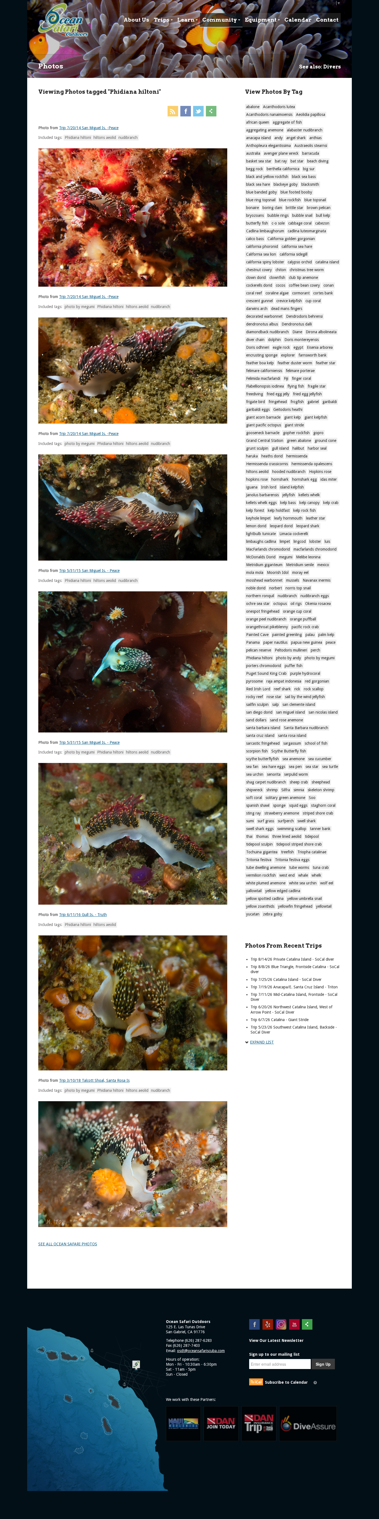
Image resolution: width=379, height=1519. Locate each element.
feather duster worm (294, 363)
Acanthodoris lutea (279, 107)
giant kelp (292, 417)
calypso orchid (300, 262)
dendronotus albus (262, 324)
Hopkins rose (320, 471)
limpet (285, 541)
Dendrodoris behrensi (304, 316)
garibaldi (329, 402)
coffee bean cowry (304, 285)
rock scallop (314, 689)
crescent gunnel (259, 301)
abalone (252, 107)
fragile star (317, 386)
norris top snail (298, 588)
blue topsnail (315, 200)
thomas (262, 836)
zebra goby (272, 914)
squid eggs (298, 805)
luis (327, 541)
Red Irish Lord (258, 689)
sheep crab (299, 782)
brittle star (294, 207)
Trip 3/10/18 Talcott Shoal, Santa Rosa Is (94, 1080)
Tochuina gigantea (261, 852)
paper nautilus (275, 642)
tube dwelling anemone (265, 867)
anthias (315, 138)
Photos (50, 66)
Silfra (285, 790)
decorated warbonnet (264, 316)
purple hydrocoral (305, 673)
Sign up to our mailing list (274, 1354)
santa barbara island (263, 728)
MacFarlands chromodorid (268, 549)
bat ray (281, 161)
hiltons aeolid (105, 137)
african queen (257, 122)
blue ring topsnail (261, 200)
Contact (327, 20)
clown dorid (256, 277)
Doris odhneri (257, 347)
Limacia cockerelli (293, 533)
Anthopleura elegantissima (268, 145)
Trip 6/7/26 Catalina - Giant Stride (280, 1019)
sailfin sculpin (257, 704)
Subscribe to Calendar (286, 1382)
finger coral (301, 378)
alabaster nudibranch (304, 130)
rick (297, 689)
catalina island (327, 262)
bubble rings (278, 215)
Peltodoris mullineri (291, 650)
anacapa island (258, 138)
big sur (309, 169)
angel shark (296, 138)
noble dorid (256, 588)
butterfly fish (257, 223)
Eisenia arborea (320, 347)
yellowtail (324, 906)
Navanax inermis (316, 580)
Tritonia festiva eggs (292, 860)
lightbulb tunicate (261, 533)
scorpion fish (257, 751)
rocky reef (254, 696)
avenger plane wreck (281, 153)
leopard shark (307, 526)
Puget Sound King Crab (266, 673)
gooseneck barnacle (262, 433)
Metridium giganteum (264, 565)
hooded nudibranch (288, 471)
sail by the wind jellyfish (305, 696)
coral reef (254, 293)
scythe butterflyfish (262, 759)
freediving (254, 394)
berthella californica (283, 169)
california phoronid (262, 246)
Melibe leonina (308, 557)
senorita (274, 774)
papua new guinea (306, 642)
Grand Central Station (264, 440)
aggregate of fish (287, 122)
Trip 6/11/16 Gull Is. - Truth (83, 914)
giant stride (294, 425)
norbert (275, 588)
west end (287, 875)
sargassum (292, 743)
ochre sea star (258, 603)
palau (310, 634)
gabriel (313, 402)
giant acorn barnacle (263, 417)
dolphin (274, 339)
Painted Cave (257, 634)
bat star (297, 161)
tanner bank (320, 828)
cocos (280, 285)
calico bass (255, 238)
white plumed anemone (265, 883)
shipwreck (254, 790)
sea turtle (330, 766)
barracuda (310, 153)
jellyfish (288, 495)
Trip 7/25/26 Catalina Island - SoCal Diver (286, 979)
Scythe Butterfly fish (288, 751)
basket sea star (258, 161)
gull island (280, 448)
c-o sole (278, 223)
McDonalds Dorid (261, 557)
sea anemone (293, 759)
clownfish (277, 277)
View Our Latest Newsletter (276, 1340)
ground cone (325, 440)
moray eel (300, 572)
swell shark (306, 821)
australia (253, 153)
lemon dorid (256, 526)
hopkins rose (257, 479)
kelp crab (330, 502)
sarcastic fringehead (263, 743)
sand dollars (256, 720)
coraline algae (277, 293)
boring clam (272, 207)
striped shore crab (318, 813)
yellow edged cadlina (282, 891)
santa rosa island (292, 735)
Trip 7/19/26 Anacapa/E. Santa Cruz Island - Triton (294, 987)
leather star (315, 518)
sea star (312, 766)
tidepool (312, 836)
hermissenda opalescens (312, 464)
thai (249, 836)
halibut (298, 448)
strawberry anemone (281, 813)
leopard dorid (281, 526)
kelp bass (288, 502)
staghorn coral (323, 805)
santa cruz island (260, 735)
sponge (279, 805)
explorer (288, 355)
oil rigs (296, 603)
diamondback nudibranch (267, 332)
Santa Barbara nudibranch (306, 728)
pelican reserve (258, 650)
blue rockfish (290, 200)
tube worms (299, 867)
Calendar (298, 20)
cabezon (322, 223)
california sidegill (293, 254)
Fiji (286, 378)
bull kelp (323, 215)
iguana (251, 487)
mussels (292, 580)
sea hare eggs (273, 766)
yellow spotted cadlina (265, 898)
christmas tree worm (307, 270)
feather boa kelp (260, 363)
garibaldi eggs (258, 409)
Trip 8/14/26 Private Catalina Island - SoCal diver (292, 959)
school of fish (316, 743)
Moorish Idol (278, 572)
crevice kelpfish (289, 301)
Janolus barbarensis (262, 495)
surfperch (286, 821)
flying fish (295, 386)
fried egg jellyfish (307, 394)
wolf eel (326, 883)
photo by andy (288, 658)
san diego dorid (259, 712)
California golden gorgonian (291, 238)
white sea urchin (303, 883)
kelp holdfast (279, 510)
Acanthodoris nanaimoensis (269, 114)
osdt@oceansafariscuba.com (201, 1350)
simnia (299, 790)
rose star (274, 696)
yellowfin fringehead (295, 906)
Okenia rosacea (318, 603)
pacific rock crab (305, 627)
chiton (281, 270)
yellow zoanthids (260, 906)
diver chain (255, 339)
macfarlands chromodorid (315, 549)
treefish (287, 852)
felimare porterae (300, 370)
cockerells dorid (259, 285)
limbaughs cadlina (261, 541)
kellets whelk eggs (261, 502)
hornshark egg (304, 479)
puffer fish (293, 665)
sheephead (321, 782)
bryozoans (255, 215)
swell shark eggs (260, 828)
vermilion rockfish (261, 875)
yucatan (252, 914)
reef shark (282, 689)
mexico (323, 565)
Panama (253, 642)
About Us (136, 20)
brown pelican (318, 207)
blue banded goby (261, 192)
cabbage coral (300, 223)
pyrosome (254, 681)
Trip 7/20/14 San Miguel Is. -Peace (88, 128)
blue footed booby (296, 192)
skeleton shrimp (321, 790)
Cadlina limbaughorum (265, 231)
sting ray (253, 813)
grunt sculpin (257, 448)
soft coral (254, 797)
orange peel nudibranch (266, 619)
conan (329, 285)
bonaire (252, 207)
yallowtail (254, 891)
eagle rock (281, 347)
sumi (250, 821)
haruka (252, 456)
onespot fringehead (262, 611)
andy (278, 138)
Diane (297, 332)
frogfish (297, 402)
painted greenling (287, 634)
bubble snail (302, 215)
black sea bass (304, 176)
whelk (316, 875)
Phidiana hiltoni (78, 137)
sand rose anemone (286, 720)
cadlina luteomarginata (307, 231)
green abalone (299, 440)
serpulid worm (296, 774)
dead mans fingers (286, 308)
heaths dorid (272, 456)
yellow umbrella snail (304, 898)
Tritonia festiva (258, 860)
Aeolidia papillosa (310, 114)
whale (303, 875)
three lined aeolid (286, 836)
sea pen (295, 766)
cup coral (313, 301)
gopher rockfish (296, 433)
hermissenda (296, 456)
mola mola (254, 572)
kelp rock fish (304, 510)
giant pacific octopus (263, 425)
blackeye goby (286, 184)
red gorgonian (317, 681)
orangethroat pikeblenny (267, 627)
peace (330, 642)
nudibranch (128, 137)
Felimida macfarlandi (263, 378)
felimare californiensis (264, 370)
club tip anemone (303, 277)
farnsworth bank (313, 355)
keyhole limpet (258, 518)
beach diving (318, 161)
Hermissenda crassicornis (267, 464)
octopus (280, 603)
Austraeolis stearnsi (310, 145)
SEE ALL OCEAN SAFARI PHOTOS (67, 1244)
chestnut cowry (259, 270)
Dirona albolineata (321, 332)
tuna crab (321, 867)
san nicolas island (323, 712)
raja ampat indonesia (283, 681)
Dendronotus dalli (297, 324)
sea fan (252, 766)
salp (275, 704)
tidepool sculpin (259, 844)
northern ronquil (260, 596)
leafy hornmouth (288, 518)
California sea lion (261, 254)
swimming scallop (291, 828)
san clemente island (298, 704)
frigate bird (255, 402)
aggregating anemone (264, 130)
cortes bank (323, 293)
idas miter (328, 479)
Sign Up (323, 1364)
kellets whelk (309, 495)
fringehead (278, 402)
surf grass (265, 821)
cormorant (301, 293)
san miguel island (290, 712)
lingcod (300, 541)
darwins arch (256, 308)
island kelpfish (292, 487)
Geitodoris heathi (287, 409)
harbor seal (317, 448)
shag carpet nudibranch (266, 782)
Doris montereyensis (301, 339)
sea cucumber (319, 759)
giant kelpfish (315, 417)
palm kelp (326, 634)
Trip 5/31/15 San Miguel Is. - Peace (89, 570)
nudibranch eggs (314, 596)
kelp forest (255, 510)
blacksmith (310, 184)
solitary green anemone (285, 797)
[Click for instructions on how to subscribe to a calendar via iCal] (315, 1382)
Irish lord (268, 487)
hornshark (280, 479)
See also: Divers (320, 67)
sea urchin (254, 774)
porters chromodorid (263, 665)
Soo (312, 797)
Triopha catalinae (311, 852)
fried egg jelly (278, 394)
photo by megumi (80, 306)
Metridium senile (300, 565)
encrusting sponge (261, 355)
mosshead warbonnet (264, 580)
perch (315, 650)
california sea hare (297, 246)
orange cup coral (297, 611)
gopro (318, 433)
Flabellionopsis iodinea (265, 386)
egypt (298, 347)
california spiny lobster (265, 262)
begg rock (254, 169)
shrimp (272, 790)
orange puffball (303, 619)
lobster (315, 541)
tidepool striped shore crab (299, 844)
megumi (285, 557)
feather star (325, 363)
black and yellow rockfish (267, 176)
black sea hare (258, 184)
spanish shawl (257, 805)
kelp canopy (309, 502)
